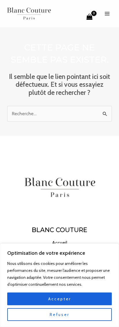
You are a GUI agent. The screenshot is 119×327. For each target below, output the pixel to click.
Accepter (59, 298)
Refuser (59, 314)
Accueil (59, 242)
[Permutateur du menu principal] (107, 13)
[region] (59, 285)
